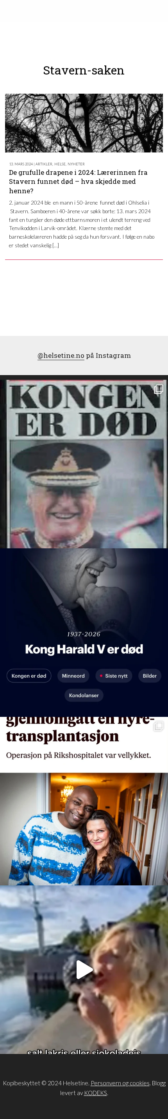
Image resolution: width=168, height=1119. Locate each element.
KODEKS (95, 1092)
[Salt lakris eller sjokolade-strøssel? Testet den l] (84, 969)
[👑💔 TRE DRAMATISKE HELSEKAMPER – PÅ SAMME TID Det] (84, 801)
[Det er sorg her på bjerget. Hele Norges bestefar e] (84, 464)
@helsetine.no (61, 355)
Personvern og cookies (120, 1082)
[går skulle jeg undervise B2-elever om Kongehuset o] (84, 632)
